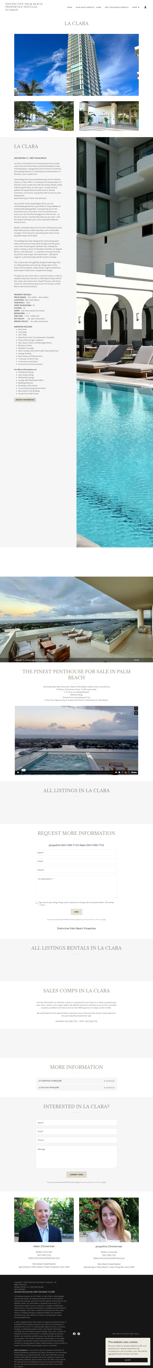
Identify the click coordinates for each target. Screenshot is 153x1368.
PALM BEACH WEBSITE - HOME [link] (88, 7)
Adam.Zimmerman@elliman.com (44, 1258)
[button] (136, 7)
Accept (128, 1360)
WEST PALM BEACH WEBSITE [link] (117, 7)
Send (76, 912)
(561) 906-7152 (91, 1021)
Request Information (25, 400)
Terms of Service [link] (96, 919)
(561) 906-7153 (71, 1021)
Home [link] (69, 7)
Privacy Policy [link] (84, 919)
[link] (25, 10)
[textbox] (76, 852)
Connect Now (76, 1174)
